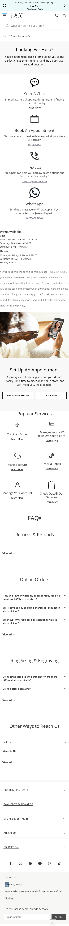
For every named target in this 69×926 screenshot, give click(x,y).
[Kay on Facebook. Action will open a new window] (10, 864)
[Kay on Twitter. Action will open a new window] (20, 864)
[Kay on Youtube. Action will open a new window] (40, 864)
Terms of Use (55, 891)
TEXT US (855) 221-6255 (34, 181)
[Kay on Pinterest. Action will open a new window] (30, 864)
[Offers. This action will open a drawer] (57, 16)
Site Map (9, 898)
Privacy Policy (15, 884)
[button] (64, 6)
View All (7, 553)
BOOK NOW (34, 144)
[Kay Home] (16, 15)
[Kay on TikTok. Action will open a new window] (59, 864)
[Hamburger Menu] (4, 16)
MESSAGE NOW (34, 218)
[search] (6, 25)
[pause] (4, 6)
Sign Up (58, 917)
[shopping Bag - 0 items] (65, 16)
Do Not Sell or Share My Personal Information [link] (27, 891)
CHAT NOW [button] (35, 108)
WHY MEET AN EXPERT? (18, 395)
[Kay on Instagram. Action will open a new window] (50, 864)
